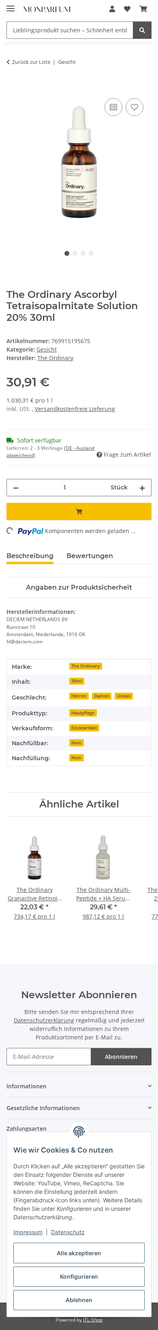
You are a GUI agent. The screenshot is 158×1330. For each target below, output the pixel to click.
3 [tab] (83, 253)
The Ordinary (85, 666)
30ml (76, 681)
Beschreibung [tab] (29, 556)
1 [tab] (66, 253)
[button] (112, 9)
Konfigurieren (79, 1276)
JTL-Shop (92, 1319)
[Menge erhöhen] (142, 487)
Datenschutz (68, 1232)
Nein (76, 743)
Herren (78, 696)
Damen (101, 696)
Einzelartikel (84, 728)
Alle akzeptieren (79, 1253)
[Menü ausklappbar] (10, 5)
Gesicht (46, 349)
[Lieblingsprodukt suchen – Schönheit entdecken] (142, 30)
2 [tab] (75, 253)
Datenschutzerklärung (44, 1020)
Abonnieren (121, 1056)
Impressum (28, 1232)
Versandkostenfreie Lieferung (75, 409)
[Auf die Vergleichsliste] (113, 107)
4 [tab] (91, 253)
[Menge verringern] (16, 487)
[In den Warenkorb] (12, 87)
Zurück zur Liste (31, 61)
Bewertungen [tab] (89, 556)
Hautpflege (82, 713)
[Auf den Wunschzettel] (134, 107)
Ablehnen (79, 1299)
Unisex (124, 696)
